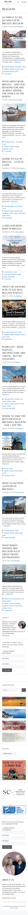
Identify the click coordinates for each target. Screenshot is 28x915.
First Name (5, 658)
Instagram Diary (9, 399)
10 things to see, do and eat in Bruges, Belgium (12, 20)
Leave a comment (9, 408)
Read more (17, 62)
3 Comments (8, 610)
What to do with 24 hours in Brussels (12, 486)
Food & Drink (19, 206)
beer (9, 274)
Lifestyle (17, 399)
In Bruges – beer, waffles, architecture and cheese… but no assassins (13, 352)
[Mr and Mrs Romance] (8, 2)
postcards (5, 148)
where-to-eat (14, 71)
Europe (17, 69)
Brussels (17, 334)
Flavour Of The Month (15, 605)
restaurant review (7, 213)
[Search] (24, 690)
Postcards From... (9, 142)
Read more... (6, 635)
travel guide (5, 71)
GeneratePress (14, 908)
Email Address (7, 653)
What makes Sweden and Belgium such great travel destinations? (11, 551)
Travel (24, 66)
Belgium (6, 69)
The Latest (18, 66)
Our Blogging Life (15, 598)
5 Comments (8, 218)
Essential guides (9, 66)
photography (19, 470)
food (21, 211)
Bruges (12, 69)
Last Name (5, 664)
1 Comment (7, 73)
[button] (18, 2)
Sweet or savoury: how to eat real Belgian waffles (14, 289)
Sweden (4, 608)
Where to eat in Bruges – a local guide (13, 161)
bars (5, 274)
